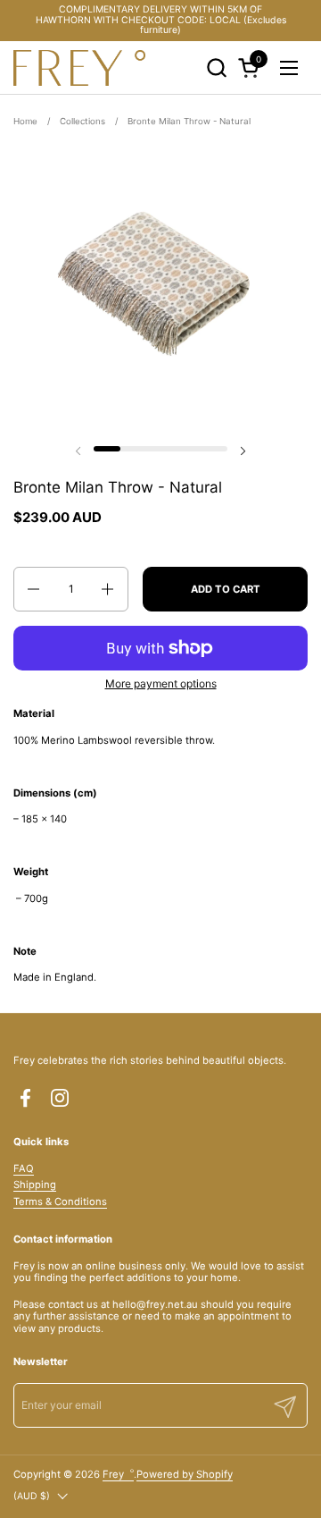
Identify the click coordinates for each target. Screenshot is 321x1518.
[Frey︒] (79, 68)
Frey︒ (118, 1474)
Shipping (34, 1184)
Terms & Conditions (60, 1201)
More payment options (161, 684)
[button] (216, 67)
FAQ (23, 1168)
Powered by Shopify (184, 1474)
